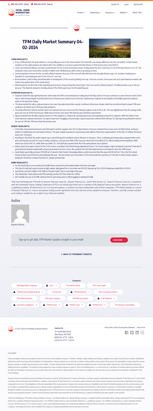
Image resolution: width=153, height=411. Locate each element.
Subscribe (118, 240)
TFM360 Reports (80, 292)
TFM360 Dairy (51, 305)
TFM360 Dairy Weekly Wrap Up (28, 292)
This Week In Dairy (73, 285)
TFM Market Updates (24, 298)
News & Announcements (108, 292)
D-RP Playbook (106, 298)
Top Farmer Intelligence (25, 305)
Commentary (94, 12)
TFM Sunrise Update (52, 298)
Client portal (138, 4)
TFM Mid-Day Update (80, 298)
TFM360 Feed (97, 305)
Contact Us (115, 4)
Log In (126, 4)
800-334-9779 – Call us (20, 4)
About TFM (137, 12)
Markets (123, 12)
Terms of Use (141, 327)
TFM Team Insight (99, 285)
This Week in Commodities (125, 305)
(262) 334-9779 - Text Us (64, 340)
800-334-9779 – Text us (43, 4)
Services (80, 12)
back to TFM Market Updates (77, 254)
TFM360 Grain (74, 305)
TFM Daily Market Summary (26, 285)
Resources (109, 12)
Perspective (56, 292)
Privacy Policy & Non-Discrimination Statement (120, 327)
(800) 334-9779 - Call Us (64, 337)
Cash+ (51, 285)
